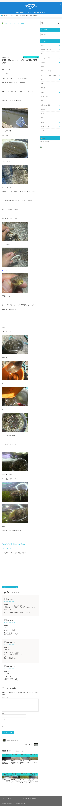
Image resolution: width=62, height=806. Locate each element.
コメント (5, 697)
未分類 (42, 130)
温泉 (42, 118)
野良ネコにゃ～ (45, 126)
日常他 (42, 122)
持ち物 (42, 113)
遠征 (42, 79)
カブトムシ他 (44, 96)
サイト (3, 726)
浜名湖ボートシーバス (24, 12)
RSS (44, 138)
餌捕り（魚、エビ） (46, 70)
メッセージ (17, 798)
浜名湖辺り (13, 803)
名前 (3, 713)
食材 (42, 100)
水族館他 (43, 109)
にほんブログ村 (6, 548)
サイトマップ (26, 798)
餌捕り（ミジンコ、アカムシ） (10, 587)
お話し (42, 45)
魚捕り (17, 12)
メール (3, 719)
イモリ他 (43, 88)
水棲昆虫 (43, 92)
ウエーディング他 (45, 58)
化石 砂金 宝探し (46, 105)
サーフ (31, 12)
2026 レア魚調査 (44, 141)
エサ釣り (43, 62)
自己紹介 (10, 798)
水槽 (35, 12)
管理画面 (34, 798)
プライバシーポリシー (41, 12)
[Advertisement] (20, 41)
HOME (4, 798)
